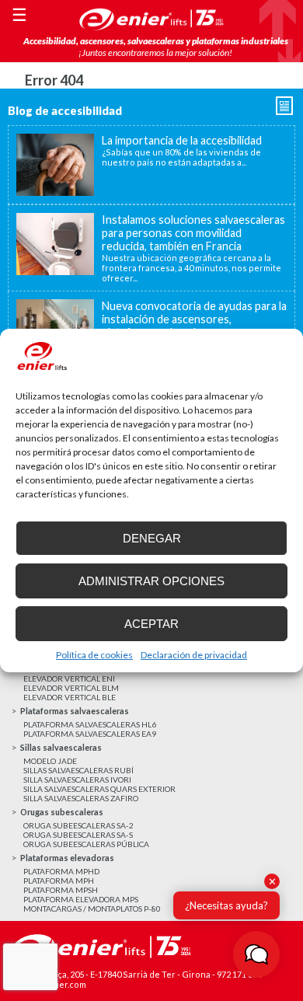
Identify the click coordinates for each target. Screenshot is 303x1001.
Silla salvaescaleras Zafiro (80, 798)
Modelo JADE (50, 761)
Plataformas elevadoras (67, 858)
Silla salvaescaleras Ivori (77, 779)
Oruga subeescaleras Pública (86, 844)
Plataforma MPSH (60, 890)
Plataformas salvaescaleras (74, 711)
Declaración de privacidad (194, 655)
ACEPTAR (151, 623)
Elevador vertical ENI (69, 678)
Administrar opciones (151, 581)
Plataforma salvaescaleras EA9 (89, 733)
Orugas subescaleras (61, 812)
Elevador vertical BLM (71, 687)
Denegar (152, 538)
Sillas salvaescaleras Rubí (78, 770)
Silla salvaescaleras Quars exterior (99, 788)
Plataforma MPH (58, 880)
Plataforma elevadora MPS (80, 899)
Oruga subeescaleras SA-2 (78, 825)
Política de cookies (94, 655)
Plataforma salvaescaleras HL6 (89, 724)
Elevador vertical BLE (69, 697)
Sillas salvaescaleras (61, 747)
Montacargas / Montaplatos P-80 (92, 908)
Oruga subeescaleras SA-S (78, 834)
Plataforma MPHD (61, 871)
